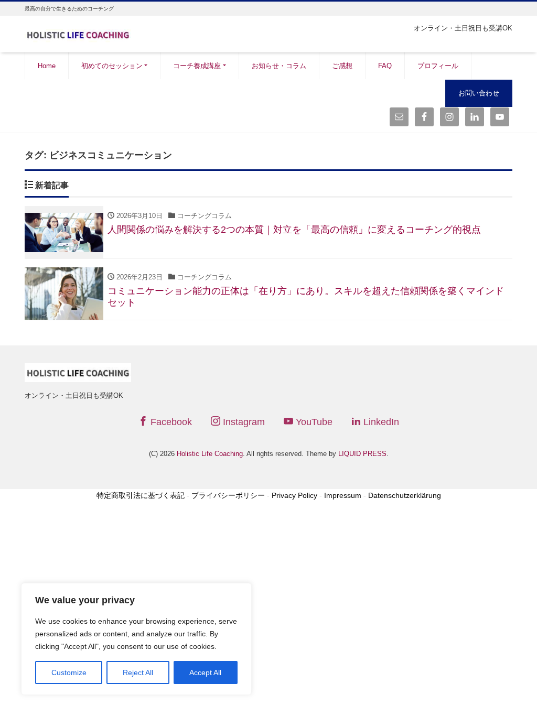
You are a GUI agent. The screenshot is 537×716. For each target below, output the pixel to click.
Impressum (342, 495)
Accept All (205, 672)
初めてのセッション (112, 66)
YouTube (312, 422)
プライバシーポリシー (228, 495)
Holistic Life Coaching (210, 454)
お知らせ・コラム (279, 66)
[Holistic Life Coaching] (78, 33)
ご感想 (342, 66)
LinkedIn (380, 422)
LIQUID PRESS (362, 454)
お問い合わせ (478, 93)
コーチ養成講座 (197, 66)
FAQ (385, 66)
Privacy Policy (294, 495)
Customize (69, 672)
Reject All (138, 672)
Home (47, 66)
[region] (136, 639)
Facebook (170, 422)
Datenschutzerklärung (404, 495)
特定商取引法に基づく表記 (140, 495)
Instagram (242, 422)
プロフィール (437, 66)
